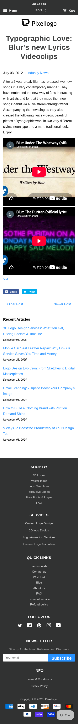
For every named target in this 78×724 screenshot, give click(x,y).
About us (39, 588)
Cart (71, 10)
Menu (12, 10)
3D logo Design (39, 530)
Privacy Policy (39, 686)
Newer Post (62, 304)
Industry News (37, 73)
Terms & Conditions (39, 679)
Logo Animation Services (39, 537)
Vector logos (39, 480)
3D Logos (39, 475)
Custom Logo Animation (39, 544)
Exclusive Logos (39, 491)
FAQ (39, 502)
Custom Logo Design (39, 523)
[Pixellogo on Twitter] (19, 626)
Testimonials (39, 566)
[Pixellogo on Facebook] (29, 626)
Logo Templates (39, 486)
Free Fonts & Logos (39, 497)
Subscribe (62, 658)
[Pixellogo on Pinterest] (39, 626)
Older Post (15, 304)
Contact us (39, 571)
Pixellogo (51, 699)
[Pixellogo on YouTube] (58, 626)
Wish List (39, 577)
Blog (39, 582)
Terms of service (39, 599)
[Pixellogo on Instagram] (48, 626)
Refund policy (39, 604)
